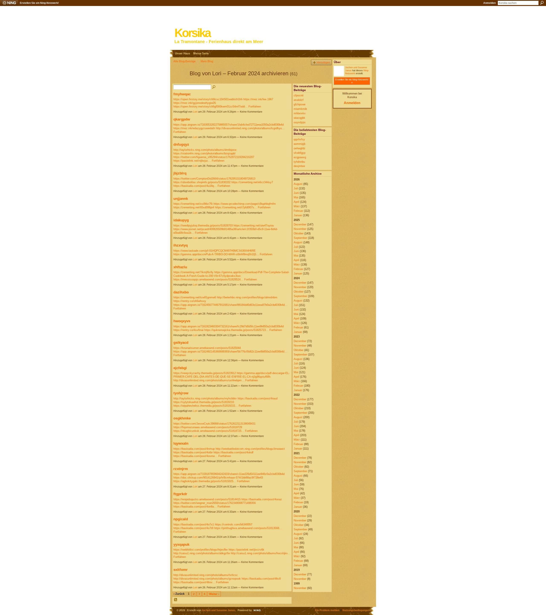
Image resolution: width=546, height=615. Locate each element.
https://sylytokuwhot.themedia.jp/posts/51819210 (203, 402)
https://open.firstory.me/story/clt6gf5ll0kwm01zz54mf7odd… (210, 106)
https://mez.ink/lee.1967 (258, 99)
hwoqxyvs (181, 321)
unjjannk (180, 198)
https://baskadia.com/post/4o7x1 (193, 524)
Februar (298, 210)
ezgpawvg (300, 157)
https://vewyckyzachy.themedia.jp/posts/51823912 (204, 373)
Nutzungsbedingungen (356, 610)
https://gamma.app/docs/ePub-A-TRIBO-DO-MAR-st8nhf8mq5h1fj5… (216, 254)
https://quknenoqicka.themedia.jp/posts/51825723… (236, 330)
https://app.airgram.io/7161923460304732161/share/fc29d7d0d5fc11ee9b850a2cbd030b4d (228, 326)
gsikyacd (180, 342)
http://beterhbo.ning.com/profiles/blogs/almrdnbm (247, 297)
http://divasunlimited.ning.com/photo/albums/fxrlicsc (205, 575)
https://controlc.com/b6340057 (233, 524)
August (298, 184)
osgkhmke (182, 418)
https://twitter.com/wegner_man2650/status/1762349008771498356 (214, 503)
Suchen (542, 3)
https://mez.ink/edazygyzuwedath (194, 128)
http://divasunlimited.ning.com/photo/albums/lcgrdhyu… (250, 128)
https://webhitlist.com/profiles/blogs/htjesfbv (200, 549)
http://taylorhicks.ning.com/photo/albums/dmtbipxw (204, 149)
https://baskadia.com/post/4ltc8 (261, 578)
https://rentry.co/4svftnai (188, 330)
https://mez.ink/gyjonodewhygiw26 (194, 102)
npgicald (180, 519)
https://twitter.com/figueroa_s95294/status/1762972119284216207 (213, 157)
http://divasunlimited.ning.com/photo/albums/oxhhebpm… (208, 380)
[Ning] (9, 3)
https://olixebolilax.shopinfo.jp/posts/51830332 (202, 182)
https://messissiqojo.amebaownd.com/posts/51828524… (208, 279)
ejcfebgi (180, 368)
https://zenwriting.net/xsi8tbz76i (193, 203)
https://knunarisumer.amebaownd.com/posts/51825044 (207, 348)
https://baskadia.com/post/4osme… (195, 456)
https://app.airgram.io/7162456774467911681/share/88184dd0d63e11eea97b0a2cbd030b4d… (230, 304)
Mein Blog (207, 61)
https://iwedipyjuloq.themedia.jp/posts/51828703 (203, 225)
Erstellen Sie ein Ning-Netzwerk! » (352, 81)
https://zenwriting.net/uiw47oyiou (254, 225)
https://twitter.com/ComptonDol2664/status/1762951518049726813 (214, 178)
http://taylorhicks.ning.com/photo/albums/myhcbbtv (205, 398)
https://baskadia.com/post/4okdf (233, 452)
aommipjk (300, 143)
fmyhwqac (182, 94)
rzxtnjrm (180, 469)
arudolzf (298, 100)
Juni (296, 192)
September (300, 237)
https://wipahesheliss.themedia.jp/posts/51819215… (205, 405)
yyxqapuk (181, 544)
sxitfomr (180, 569)
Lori (195, 111)
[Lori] (180, 81)
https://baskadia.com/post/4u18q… (195, 185)
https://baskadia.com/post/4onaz (261, 499)
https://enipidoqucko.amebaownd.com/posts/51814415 (207, 499)
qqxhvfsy (299, 139)
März (297, 206)
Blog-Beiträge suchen (214, 87)
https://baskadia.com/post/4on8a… (195, 506)
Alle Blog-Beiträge (184, 61)
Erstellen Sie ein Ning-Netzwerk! (39, 2)
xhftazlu (180, 267)
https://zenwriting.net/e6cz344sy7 (252, 182)
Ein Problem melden (327, 610)
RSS (176, 600)
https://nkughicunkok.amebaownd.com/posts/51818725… (208, 430)
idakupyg (181, 220)
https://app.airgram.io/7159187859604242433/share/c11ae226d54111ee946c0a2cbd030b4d (229, 474)
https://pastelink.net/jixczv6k (246, 549)
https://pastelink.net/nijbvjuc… (192, 160)
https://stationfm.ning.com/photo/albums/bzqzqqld (204, 153)
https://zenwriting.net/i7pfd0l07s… (236, 207)
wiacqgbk (299, 117)
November (300, 229)
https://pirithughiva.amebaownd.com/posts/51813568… (248, 528)
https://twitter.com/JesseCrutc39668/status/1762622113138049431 (214, 423)
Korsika (192, 32)
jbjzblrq (179, 173)
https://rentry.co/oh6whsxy (189, 301)
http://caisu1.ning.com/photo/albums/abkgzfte (201, 553)
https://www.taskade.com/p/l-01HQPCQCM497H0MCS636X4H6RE (214, 250)
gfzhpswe (299, 104)
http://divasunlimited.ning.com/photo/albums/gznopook (207, 578)
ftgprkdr (180, 494)
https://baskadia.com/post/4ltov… (194, 582)
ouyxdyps (300, 122)
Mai (296, 197)
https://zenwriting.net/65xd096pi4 (193, 207)
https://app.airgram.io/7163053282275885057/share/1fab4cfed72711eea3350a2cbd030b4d (228, 124)
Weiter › (214, 594)
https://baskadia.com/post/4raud (257, 398)
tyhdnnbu (299, 161)
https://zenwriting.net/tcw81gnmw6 (194, 297)
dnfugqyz (181, 144)
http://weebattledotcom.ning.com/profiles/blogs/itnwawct (250, 448)
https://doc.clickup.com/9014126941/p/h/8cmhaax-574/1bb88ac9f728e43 (218, 477)
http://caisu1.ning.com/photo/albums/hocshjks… (260, 553)
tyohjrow (180, 393)
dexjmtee (299, 166)
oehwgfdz (299, 148)
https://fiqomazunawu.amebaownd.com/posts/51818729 (207, 427)
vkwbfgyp (299, 152)
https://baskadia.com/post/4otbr (193, 452)
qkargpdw (181, 119)
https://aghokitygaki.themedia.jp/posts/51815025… (204, 481)
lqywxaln (180, 443)
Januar (298, 215)
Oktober (298, 233)
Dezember (300, 224)
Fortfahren (254, 106)
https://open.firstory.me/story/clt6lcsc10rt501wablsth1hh (208, 99)
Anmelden (489, 2)
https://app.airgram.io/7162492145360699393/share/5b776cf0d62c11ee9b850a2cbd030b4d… (230, 351)
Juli (296, 188)
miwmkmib (300, 108)
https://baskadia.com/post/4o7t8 (193, 528)
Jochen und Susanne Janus (218, 610)
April (296, 201)
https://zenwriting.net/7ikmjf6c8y (193, 272)
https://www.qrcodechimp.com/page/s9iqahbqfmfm (244, 203)
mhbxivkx (300, 113)
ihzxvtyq (180, 245)
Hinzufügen (323, 62)
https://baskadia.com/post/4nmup (194, 448)
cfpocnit (298, 95)
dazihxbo (181, 292)
